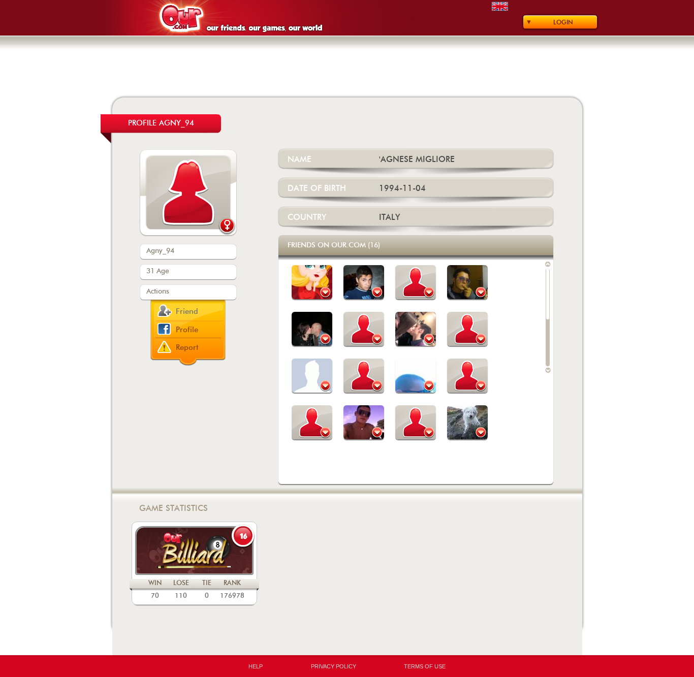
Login (563, 22)
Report (187, 347)
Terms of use (425, 666)
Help (255, 666)
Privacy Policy (333, 666)
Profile (187, 330)
